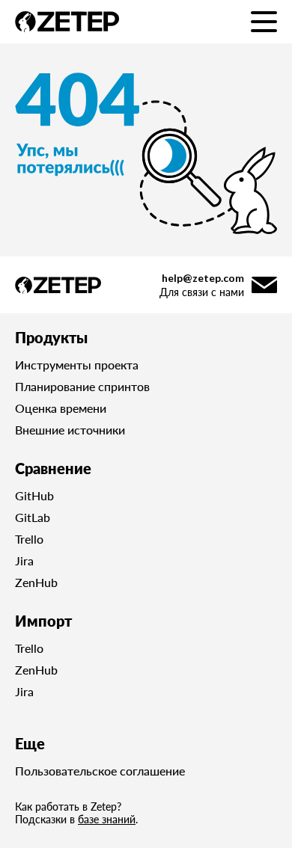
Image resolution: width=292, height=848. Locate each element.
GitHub (34, 495)
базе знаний (107, 819)
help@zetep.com (203, 279)
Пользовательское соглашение (100, 770)
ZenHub (36, 582)
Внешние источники (70, 430)
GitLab (32, 517)
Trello (29, 539)
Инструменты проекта (77, 364)
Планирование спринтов (82, 386)
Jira (24, 560)
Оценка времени (60, 408)
